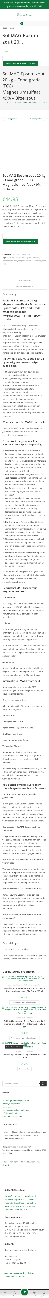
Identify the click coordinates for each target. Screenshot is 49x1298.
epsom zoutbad (32, 257)
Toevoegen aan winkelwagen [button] (24, 1002)
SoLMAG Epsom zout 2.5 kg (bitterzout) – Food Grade (24, 1056)
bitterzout (11, 257)
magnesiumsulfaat (9, 260)
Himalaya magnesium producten (19, 1199)
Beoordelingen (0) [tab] (24, 286)
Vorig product (12, 119)
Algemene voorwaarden (15, 1273)
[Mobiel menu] (30, 23)
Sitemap (20, 1276)
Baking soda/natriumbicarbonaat (15, 1110)
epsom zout (21, 257)
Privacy (31, 1273)
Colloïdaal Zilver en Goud (12, 1116)
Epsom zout (7, 1107)
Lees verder (24, 1069)
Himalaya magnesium (33, 985)
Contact (5, 1165)
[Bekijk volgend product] (45, 119)
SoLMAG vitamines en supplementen (21, 1196)
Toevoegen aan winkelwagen (20, 63)
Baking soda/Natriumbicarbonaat (19, 1206)
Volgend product (36, 119)
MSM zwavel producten (12, 1113)
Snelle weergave (25, 980)
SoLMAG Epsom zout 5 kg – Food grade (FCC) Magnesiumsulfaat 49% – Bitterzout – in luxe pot (24, 1024)
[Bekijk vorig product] (4, 119)
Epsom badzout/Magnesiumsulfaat (20, 1203)
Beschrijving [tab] (24, 280)
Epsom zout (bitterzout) (21, 254)
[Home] (3, 102)
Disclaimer (9, 1276)
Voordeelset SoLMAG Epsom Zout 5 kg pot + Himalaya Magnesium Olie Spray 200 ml (24, 989)
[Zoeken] (43, 1083)
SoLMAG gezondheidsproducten (15, 1100)
